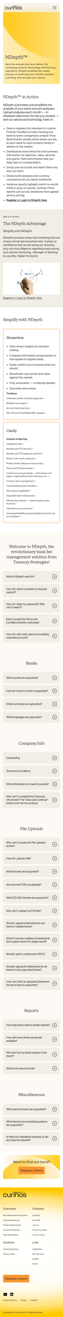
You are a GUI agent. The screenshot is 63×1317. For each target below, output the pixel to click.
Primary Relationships (12, 1225)
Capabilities (37, 1249)
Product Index (9, 1254)
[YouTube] (5, 1294)
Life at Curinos (38, 1235)
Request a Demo (31, 1170)
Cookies (33, 1300)
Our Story (36, 1215)
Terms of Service (10, 1300)
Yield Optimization (10, 1235)
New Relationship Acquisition (15, 1215)
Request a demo (16, 1278)
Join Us (35, 1225)
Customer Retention (11, 1230)
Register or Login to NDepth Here (22, 297)
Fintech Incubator (39, 1230)
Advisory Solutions (11, 1249)
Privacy (24, 1300)
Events (35, 1264)
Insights (35, 1259)
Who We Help (38, 1254)
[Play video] (31, 279)
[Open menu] (54, 7)
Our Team (36, 1220)
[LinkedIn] (11, 1294)
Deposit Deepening (11, 1220)
